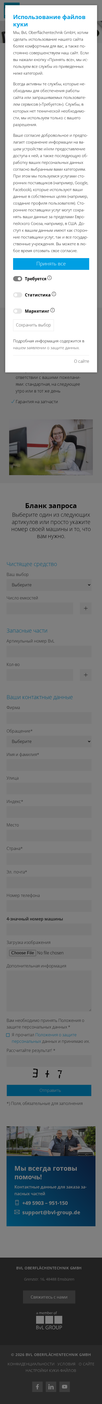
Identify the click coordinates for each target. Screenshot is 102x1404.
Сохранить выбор (33, 325)
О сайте (81, 361)
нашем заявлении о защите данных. (46, 347)
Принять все (51, 263)
